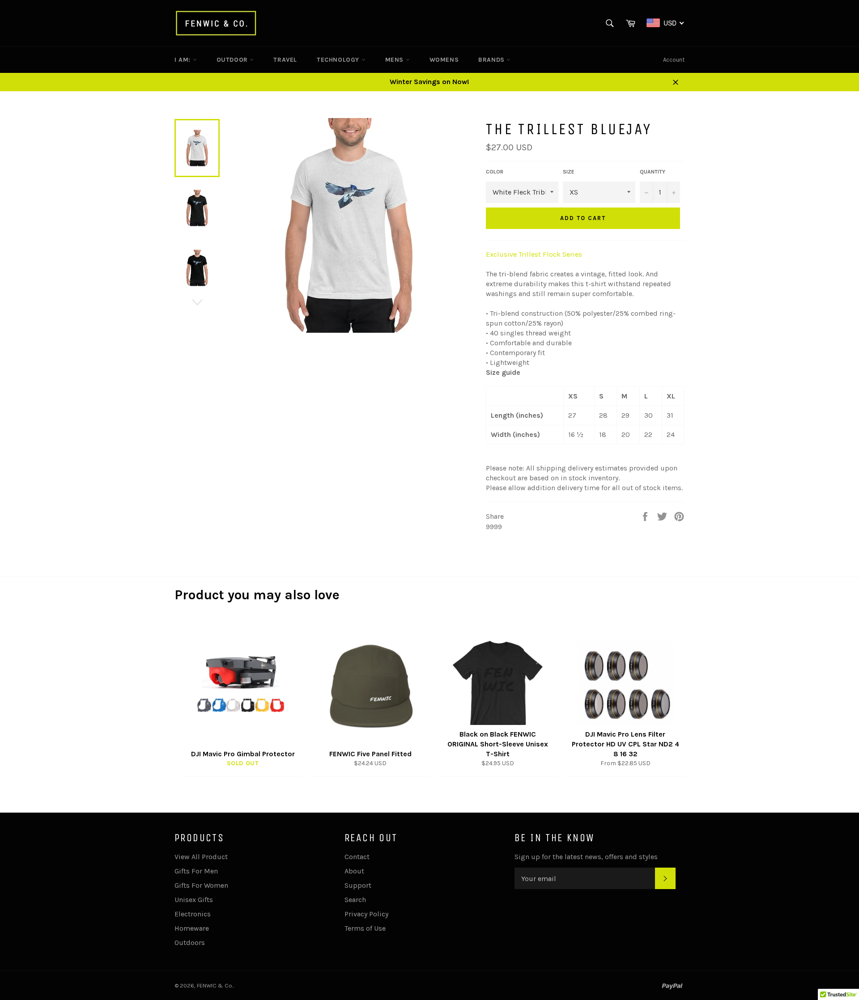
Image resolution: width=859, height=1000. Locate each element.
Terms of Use (365, 928)
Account (674, 59)
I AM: (183, 60)
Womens (444, 60)
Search (355, 899)
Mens (395, 60)
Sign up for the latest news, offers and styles (586, 856)
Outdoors (189, 942)
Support (357, 885)
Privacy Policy (366, 914)
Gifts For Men (196, 871)
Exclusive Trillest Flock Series (534, 254)
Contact (357, 856)
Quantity (652, 172)
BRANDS (492, 60)
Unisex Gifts (193, 899)
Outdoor (233, 60)
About (354, 871)
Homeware (191, 928)
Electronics (192, 914)
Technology (339, 60)
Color (494, 172)
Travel (285, 60)
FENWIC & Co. (215, 985)
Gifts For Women (201, 885)
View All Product (201, 856)
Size (568, 172)
